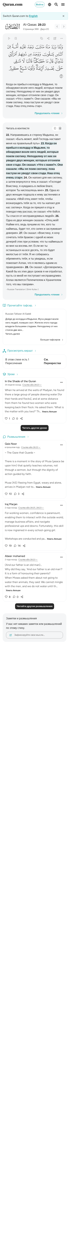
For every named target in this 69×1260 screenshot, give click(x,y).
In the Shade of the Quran (20, 381)
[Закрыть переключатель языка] (63, 16)
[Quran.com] (12, 4)
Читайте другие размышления (34, 606)
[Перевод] (59, 128)
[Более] (62, 38)
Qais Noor (11, 443)
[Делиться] (48, 38)
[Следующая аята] (63, 26)
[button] (60, 47)
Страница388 (31, 29)
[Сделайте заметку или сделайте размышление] (55, 38)
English (33, 16)
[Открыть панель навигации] (63, 4)
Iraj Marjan (11, 504)
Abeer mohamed (15, 556)
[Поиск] (56, 4)
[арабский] (54, 128)
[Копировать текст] (41, 38)
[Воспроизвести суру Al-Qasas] (9, 38)
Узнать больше (49, 411)
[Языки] (49, 4)
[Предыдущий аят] (57, 26)
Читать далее (12, 333)
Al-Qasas (30, 25)
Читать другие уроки (34, 428)
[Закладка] (16, 38)
